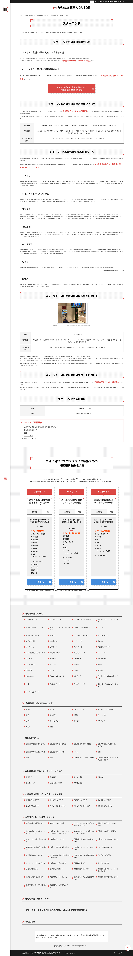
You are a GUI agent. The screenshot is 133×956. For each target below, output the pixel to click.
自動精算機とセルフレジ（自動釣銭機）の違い (108, 759)
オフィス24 (53, 670)
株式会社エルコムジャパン (82, 619)
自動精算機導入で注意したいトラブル (108, 745)
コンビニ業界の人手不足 (82, 806)
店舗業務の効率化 (79, 863)
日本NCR (29, 670)
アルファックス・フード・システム (60, 628)
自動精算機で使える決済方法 (35, 752)
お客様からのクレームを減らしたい (84, 848)
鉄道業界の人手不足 (32, 800)
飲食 (51, 727)
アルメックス (30, 658)
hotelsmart (29, 676)
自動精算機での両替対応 (58, 744)
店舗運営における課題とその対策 (39, 817)
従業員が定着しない (32, 869)
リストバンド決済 (56, 783)
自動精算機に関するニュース (37, 898)
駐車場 (76, 715)
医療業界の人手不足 (80, 800)
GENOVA (100, 670)
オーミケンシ (30, 647)
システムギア (28, 436)
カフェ (52, 709)
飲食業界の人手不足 (104, 800)
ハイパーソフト (79, 641)
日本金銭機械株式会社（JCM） (36, 653)
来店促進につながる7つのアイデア (60, 886)
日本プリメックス (79, 684)
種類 (51, 758)
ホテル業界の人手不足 (105, 806)
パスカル (100, 627)
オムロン (100, 641)
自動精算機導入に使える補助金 (84, 758)
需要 (99, 752)
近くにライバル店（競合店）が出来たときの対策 (84, 824)
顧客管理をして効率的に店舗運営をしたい (36, 848)
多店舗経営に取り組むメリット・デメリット (35, 832)
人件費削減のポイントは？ (34, 855)
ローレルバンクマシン (81, 635)
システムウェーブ (30, 439)
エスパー (53, 664)
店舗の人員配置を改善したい (59, 847)
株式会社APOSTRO (104, 647)
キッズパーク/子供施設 (105, 709)
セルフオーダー (31, 783)
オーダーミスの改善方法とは (35, 863)
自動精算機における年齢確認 (35, 744)
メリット (77, 752)
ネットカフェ (54, 721)
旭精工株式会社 (55, 653)
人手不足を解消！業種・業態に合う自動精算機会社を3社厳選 (72, 88)
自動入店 (100, 777)
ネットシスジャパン (32, 635)
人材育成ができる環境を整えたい (108, 840)
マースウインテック (32, 692)
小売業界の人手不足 (56, 800)
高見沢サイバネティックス (34, 627)
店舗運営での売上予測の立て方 (108, 877)
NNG (25, 433)
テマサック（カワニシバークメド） (108, 677)
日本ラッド (53, 647)
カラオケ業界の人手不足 (58, 806)
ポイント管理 (78, 777)
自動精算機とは (32, 738)
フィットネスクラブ (80, 709)
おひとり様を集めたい (105, 847)
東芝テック (53, 658)
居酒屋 (28, 709)
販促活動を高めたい (56, 869)
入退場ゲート (30, 777)
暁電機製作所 (102, 658)
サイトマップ (118, 953)
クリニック (101, 721)
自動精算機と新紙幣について (35, 823)
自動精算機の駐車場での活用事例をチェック (113, 270)
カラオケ (77, 721)
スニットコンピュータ (57, 676)
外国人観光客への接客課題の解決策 (84, 856)
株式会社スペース (31, 619)
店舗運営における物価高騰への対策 (84, 840)
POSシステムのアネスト (82, 627)
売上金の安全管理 (103, 863)
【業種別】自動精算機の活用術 (39, 703)
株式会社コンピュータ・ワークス (108, 620)
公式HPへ (40, 582)
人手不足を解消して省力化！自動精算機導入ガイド (109, 2)
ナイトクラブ (102, 715)
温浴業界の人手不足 (32, 806)
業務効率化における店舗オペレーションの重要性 (84, 832)
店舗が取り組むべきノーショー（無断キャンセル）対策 (60, 832)
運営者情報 (30, 921)
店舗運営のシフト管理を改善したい (36, 886)
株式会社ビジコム (56, 619)
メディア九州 (30, 641)
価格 (27, 758)
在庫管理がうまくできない (58, 877)
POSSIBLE (77, 664)
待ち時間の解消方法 (104, 855)
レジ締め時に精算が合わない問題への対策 (60, 856)
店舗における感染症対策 (58, 863)
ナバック (53, 635)
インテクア (77, 676)
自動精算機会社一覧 (30, 430)
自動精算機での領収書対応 (82, 744)
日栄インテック (55, 684)
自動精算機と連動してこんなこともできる (43, 771)
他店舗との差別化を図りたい (35, 877)
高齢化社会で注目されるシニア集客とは (108, 824)
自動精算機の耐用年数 (57, 752)
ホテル (28, 721)
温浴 (27, 715)
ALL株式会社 (54, 641)
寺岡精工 (100, 664)
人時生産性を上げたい (57, 839)
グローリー (77, 658)
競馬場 (28, 727)
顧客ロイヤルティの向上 (58, 823)
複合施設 (53, 715)
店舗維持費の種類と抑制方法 (107, 831)
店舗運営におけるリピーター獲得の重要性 (108, 870)
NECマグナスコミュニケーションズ (108, 685)
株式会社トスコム (79, 653)
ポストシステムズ (32, 664)
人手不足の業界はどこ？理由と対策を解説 (43, 794)
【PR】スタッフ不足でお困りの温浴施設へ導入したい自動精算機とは (56, 910)
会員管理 (53, 777)
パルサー (77, 670)
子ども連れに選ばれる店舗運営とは (84, 878)
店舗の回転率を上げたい (82, 869)
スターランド (78, 647)
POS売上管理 (78, 783)
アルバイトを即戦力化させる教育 (36, 840)
